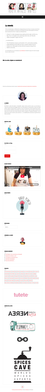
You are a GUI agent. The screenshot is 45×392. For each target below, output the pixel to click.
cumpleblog (34, 273)
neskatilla (33, 278)
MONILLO (26, 278)
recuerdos (21, 280)
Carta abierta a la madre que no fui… (12, 257)
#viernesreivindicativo (8, 271)
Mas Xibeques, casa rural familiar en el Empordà (14, 254)
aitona (18, 271)
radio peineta (17, 280)
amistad (21, 271)
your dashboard (22, 50)
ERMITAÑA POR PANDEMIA (10, 259)
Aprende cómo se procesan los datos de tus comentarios (27, 86)
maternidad (11, 278)
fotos (20, 276)
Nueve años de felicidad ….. (10, 260)
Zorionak (36, 282)
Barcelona (31, 271)
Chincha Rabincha (12, 273)
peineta (37, 278)
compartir (17, 273)
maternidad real (16, 278)
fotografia (16, 276)
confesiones (22, 273)
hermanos (28, 276)
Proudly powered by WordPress (17, 389)
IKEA (32, 276)
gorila (22, 276)
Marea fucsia (7, 278)
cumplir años (7, 276)
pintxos (6, 280)
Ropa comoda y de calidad (9, 282)
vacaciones (23, 282)
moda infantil (22, 278)
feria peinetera (12, 276)
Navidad (30, 278)
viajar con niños (32, 282)
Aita (15, 271)
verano (27, 282)
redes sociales (26, 280)
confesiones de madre (28, 273)
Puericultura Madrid (11, 280)
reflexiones (30, 280)
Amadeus (26, 389)
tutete (20, 282)
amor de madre (26, 271)
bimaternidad (7, 273)
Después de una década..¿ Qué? (11, 255)
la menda (35, 276)
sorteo (15, 282)
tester (17, 282)
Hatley (25, 276)
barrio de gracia (36, 271)
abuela (13, 271)
